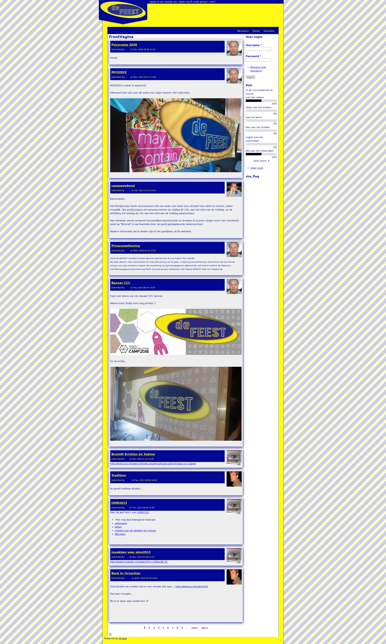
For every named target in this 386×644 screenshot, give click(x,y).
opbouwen (121, 523)
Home (256, 31)
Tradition (118, 475)
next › (194, 627)
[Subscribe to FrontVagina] (110, 634)
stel (127, 459)
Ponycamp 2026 (124, 44)
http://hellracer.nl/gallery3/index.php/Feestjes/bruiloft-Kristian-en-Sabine (153, 463)
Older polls (256, 168)
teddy (128, 190)
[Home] (123, 10)
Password (253, 56)
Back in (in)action (125, 573)
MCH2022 (119, 72)
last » (205, 627)
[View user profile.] (234, 55)
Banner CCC (120, 283)
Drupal (123, 638)
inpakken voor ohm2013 (131, 552)
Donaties (269, 31)
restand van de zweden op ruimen (135, 530)
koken (118, 527)
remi (127, 49)
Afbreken (120, 534)
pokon (128, 480)
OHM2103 (143, 512)
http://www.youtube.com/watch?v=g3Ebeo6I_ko (139, 561)
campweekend (123, 185)
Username (254, 45)
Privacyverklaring (125, 246)
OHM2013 (119, 503)
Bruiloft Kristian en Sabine (133, 454)
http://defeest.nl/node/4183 (192, 586)
